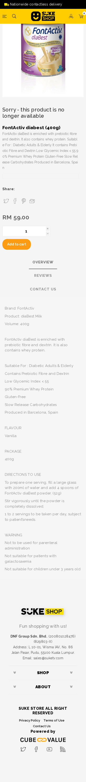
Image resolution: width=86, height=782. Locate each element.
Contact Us (42, 726)
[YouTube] (49, 747)
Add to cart (16, 244)
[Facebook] (36, 747)
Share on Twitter (6, 201)
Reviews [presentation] (43, 275)
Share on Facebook (15, 201)
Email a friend (32, 200)
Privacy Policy (29, 720)
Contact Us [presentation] (43, 289)
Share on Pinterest (23, 201)
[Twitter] (23, 747)
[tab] (43, 262)
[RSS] (63, 747)
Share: (8, 189)
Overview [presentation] (43, 262)
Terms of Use (53, 720)
